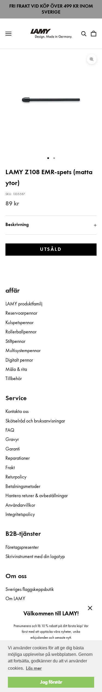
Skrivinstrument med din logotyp (35, 556)
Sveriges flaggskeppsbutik (29, 589)
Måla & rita (16, 369)
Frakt (10, 467)
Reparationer (17, 458)
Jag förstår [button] (51, 682)
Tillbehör (13, 378)
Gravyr (12, 439)
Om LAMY (15, 598)
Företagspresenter (22, 547)
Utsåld (51, 249)
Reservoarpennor (21, 313)
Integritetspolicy (20, 514)
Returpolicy (15, 477)
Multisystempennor (23, 350)
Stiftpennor (15, 341)
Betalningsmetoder (22, 486)
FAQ (9, 430)
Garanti (12, 449)
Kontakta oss (17, 411)
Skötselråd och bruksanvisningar (35, 421)
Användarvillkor (20, 505)
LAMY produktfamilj (23, 304)
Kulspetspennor (19, 322)
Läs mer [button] (34, 668)
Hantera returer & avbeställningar (36, 495)
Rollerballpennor (20, 332)
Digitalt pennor (19, 360)
